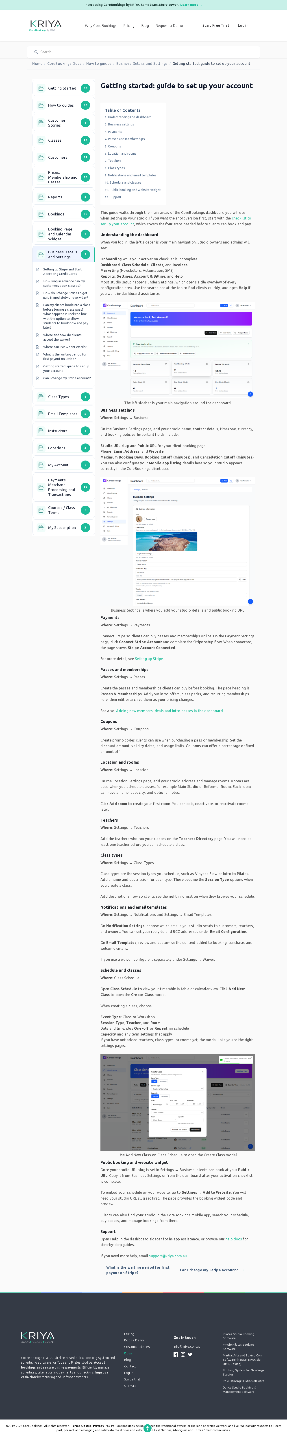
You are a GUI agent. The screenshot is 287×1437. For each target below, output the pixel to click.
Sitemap (130, 1386)
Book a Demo (134, 1340)
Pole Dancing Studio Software (243, 1380)
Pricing (129, 26)
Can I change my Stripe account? (209, 1270)
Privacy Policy (103, 1425)
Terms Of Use (81, 1425)
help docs (234, 1239)
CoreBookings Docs (64, 63)
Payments (115, 132)
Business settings (121, 124)
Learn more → (191, 5)
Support (115, 197)
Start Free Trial (215, 25)
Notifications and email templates (132, 175)
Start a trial (132, 1379)
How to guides (98, 63)
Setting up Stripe (149, 659)
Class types (116, 168)
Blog (145, 26)
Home (37, 63)
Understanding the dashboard (130, 117)
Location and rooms (122, 153)
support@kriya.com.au (168, 1256)
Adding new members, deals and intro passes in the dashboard (169, 711)
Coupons (114, 146)
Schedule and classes (125, 182)
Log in (243, 25)
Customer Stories (137, 1347)
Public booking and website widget (135, 190)
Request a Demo (169, 26)
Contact (130, 1366)
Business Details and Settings (142, 63)
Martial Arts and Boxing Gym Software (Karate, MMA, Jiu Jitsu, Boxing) (242, 1359)
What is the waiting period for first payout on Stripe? (138, 1270)
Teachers (115, 160)
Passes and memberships (126, 139)
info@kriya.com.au (187, 1346)
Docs (128, 1353)
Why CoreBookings (101, 26)
